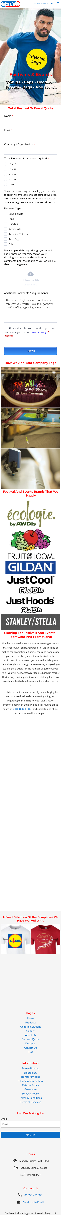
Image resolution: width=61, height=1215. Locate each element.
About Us (30, 1035)
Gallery (30, 1031)
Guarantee (30, 1089)
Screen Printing (30, 1068)
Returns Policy (30, 1085)
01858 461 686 (22, 709)
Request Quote (30, 1039)
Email (4, 1118)
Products (30, 1022)
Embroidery (30, 1072)
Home (30, 1018)
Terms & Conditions (30, 1098)
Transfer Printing (30, 1077)
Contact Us (30, 1048)
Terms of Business (30, 1102)
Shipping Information (30, 1081)
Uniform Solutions (30, 1026)
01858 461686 (43, 3)
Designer (30, 1043)
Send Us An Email (32, 1202)
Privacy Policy (30, 1093)
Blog (30, 1052)
